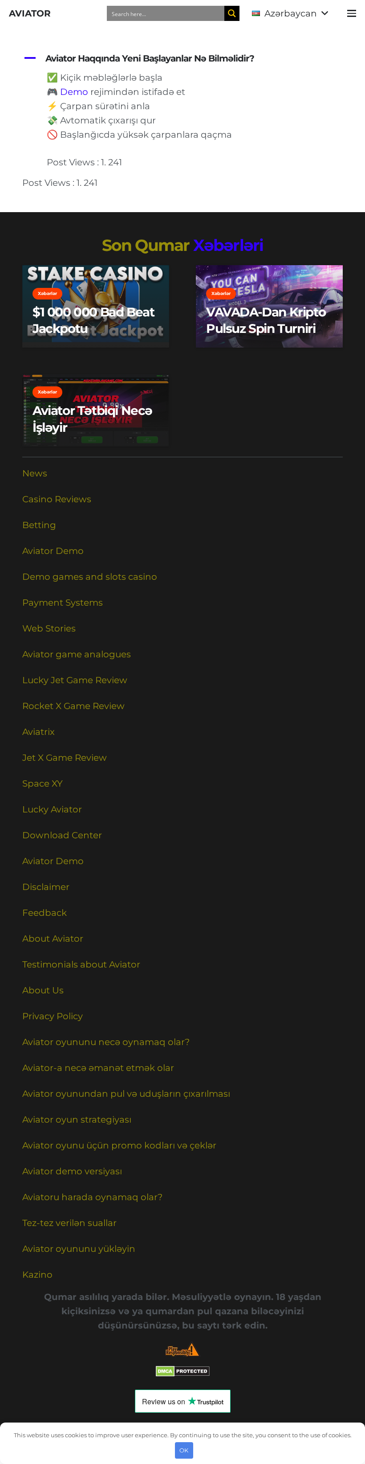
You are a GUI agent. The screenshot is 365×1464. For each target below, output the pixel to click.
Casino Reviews (56, 499)
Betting (39, 525)
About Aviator (52, 938)
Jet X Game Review (64, 757)
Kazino (37, 1274)
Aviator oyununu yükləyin (78, 1248)
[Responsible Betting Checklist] (182, 1349)
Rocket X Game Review (73, 706)
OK (183, 1450)
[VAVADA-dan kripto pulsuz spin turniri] (269, 306)
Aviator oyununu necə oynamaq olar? (106, 1042)
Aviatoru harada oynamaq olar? (92, 1197)
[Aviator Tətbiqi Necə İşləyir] (95, 410)
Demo (74, 91)
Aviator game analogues (76, 654)
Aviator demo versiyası (72, 1171)
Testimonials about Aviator (81, 964)
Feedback (44, 912)
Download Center (62, 835)
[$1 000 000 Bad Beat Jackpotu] (95, 306)
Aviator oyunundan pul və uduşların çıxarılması (126, 1093)
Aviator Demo (53, 550)
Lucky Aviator (52, 809)
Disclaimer (45, 887)
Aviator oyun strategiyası (76, 1119)
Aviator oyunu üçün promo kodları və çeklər (119, 1145)
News (34, 473)
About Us (43, 990)
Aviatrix (38, 731)
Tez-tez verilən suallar (69, 1223)
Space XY (42, 783)
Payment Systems (62, 602)
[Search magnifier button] (231, 13)
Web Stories (49, 628)
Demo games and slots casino (89, 576)
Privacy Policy (52, 1016)
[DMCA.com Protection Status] (183, 1373)
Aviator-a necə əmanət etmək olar (98, 1067)
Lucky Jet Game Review (74, 680)
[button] (290, 13)
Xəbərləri (228, 245)
